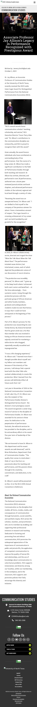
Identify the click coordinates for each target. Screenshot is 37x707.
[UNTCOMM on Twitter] (12, 639)
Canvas (19, 675)
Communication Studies (13, 10)
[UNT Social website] (27, 639)
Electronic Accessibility (18, 699)
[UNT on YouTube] (16, 639)
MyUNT (18, 673)
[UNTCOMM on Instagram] (20, 639)
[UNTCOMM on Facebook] (8, 639)
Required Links (18, 701)
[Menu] (34, 2)
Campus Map (18, 682)
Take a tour (11, 649)
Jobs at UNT (18, 684)
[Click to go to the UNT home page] (10, 2)
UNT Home (18, 703)
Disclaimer (18, 693)
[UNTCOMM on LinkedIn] (24, 639)
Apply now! (10, 645)
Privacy (18, 697)
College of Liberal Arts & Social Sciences (14, 7)
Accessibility (18, 686)
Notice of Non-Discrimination (18, 695)
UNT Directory (18, 680)
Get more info (11, 653)
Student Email (19, 677)
